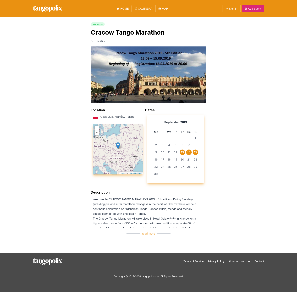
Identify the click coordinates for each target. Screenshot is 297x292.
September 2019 (175, 122)
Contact (259, 261)
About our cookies (239, 261)
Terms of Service (193, 261)
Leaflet (122, 173)
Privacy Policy (216, 261)
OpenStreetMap (135, 173)
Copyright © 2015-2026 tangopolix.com (136, 276)
